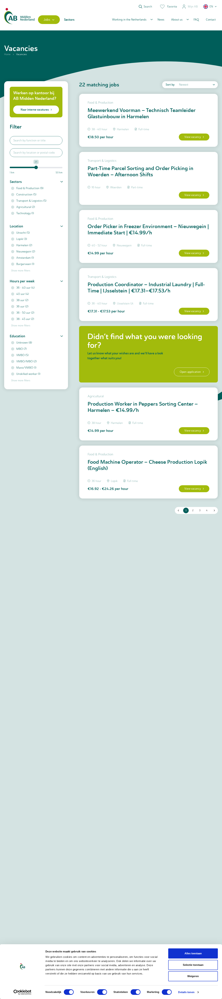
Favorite (172, 6)
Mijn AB (193, 6)
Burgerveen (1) (25, 264)
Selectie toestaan (193, 964)
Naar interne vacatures (35, 109)
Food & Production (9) (30, 188)
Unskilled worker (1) (28, 374)
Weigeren (193, 976)
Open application (190, 371)
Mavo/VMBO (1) (26, 367)
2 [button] (193, 510)
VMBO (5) (22, 355)
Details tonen (186, 992)
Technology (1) (25, 213)
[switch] (102, 992)
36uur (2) (22, 306)
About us (176, 19)
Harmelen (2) (24, 245)
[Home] (19, 19)
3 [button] (199, 510)
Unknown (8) (24, 342)
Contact (211, 19)
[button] (210, 6)
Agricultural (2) (25, 207)
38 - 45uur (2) (25, 319)
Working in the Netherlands (129, 19)
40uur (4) (22, 294)
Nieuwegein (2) (25, 251)
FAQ (196, 19)
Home (7, 54)
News (160, 19)
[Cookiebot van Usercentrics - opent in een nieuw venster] (22, 992)
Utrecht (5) (23, 232)
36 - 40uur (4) (25, 287)
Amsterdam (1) (25, 257)
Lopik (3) (21, 239)
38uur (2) (22, 300)
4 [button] (206, 510)
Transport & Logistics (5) (31, 200)
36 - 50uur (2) (25, 312)
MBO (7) (21, 349)
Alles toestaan (193, 953)
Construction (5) (26, 194)
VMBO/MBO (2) (26, 361)
